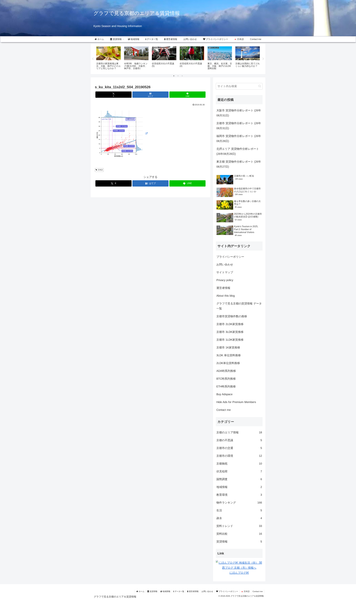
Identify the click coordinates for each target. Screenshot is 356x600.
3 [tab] (182, 75)
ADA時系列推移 (226, 370)
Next (263, 58)
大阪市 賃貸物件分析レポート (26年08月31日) (238, 113)
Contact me (223, 409)
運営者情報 (223, 287)
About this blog (225, 295)
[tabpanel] (108, 58)
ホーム (141, 591)
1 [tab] (173, 75)
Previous (92, 58)
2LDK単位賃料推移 (228, 363)
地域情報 (166, 591)
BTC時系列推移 (226, 378)
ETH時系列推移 (226, 386)
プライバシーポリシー (230, 256)
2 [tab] (178, 75)
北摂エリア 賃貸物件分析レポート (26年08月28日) (237, 151)
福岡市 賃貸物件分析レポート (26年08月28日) (238, 138)
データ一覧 (179, 591)
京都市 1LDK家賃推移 (229, 339)
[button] (259, 86)
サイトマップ (224, 272)
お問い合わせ (224, 264)
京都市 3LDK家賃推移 (229, 331)
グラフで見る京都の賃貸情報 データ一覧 (239, 306)
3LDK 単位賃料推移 (228, 355)
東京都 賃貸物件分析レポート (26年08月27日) (238, 164)
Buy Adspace (224, 394)
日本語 (100, 170)
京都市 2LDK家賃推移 (229, 324)
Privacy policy (224, 280)
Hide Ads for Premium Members (236, 402)
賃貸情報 (153, 591)
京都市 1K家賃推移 (228, 347)
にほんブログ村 (239, 572)
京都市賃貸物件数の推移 (231, 316)
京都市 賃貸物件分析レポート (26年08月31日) (238, 126)
